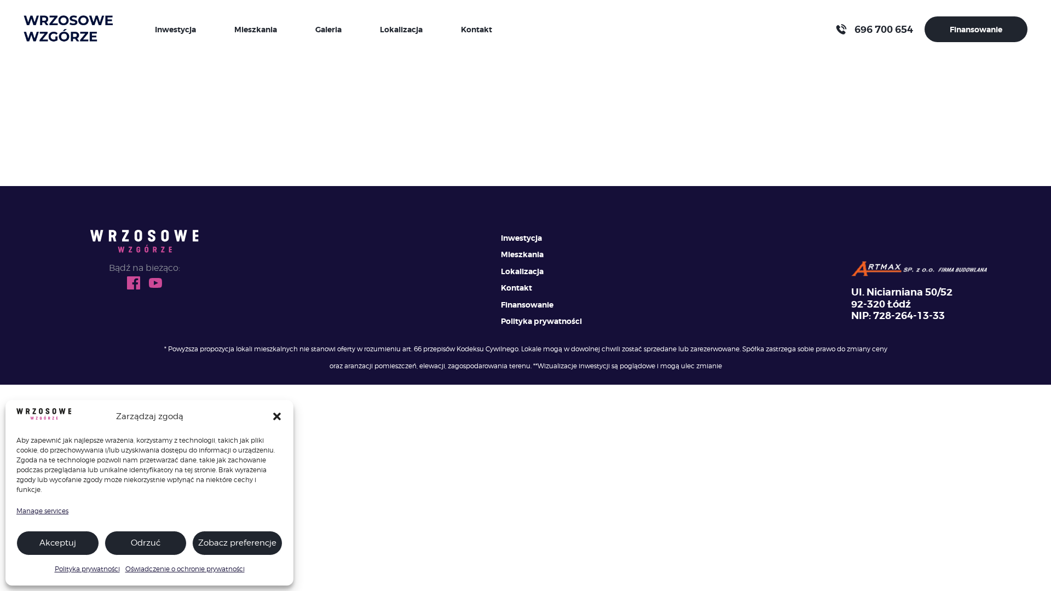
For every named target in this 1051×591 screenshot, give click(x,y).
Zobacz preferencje (237, 543)
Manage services (42, 511)
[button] (277, 416)
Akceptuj (57, 543)
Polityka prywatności (87, 569)
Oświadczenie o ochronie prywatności (185, 569)
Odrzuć (145, 543)
